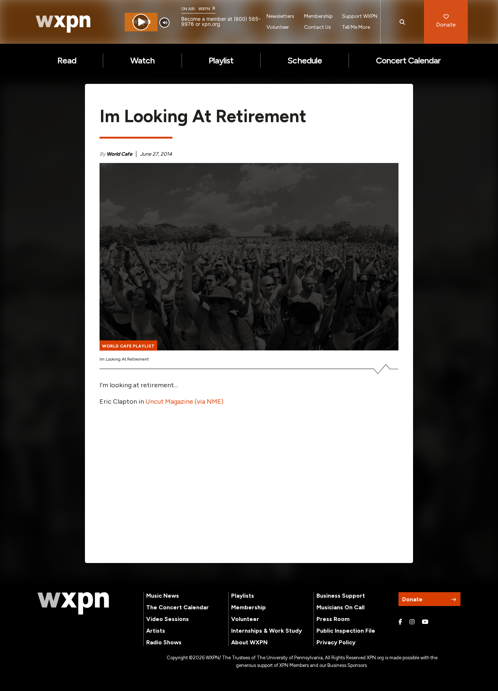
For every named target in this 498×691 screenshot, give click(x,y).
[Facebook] (400, 622)
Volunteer (277, 27)
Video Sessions (167, 619)
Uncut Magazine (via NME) (184, 401)
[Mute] (164, 23)
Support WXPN (359, 16)
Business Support (340, 595)
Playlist (221, 60)
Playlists (242, 595)
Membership (318, 16)
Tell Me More (356, 27)
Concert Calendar (408, 60)
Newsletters (280, 16)
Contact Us (317, 27)
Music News (162, 595)
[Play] (141, 22)
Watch (142, 60)
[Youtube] (425, 622)
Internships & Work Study (266, 630)
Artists (155, 630)
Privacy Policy (335, 642)
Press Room (333, 619)
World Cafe (119, 154)
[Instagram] (412, 622)
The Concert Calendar (177, 607)
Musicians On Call (340, 607)
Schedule (304, 60)
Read (66, 60)
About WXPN (249, 642)
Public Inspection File (345, 630)
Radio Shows (164, 642)
